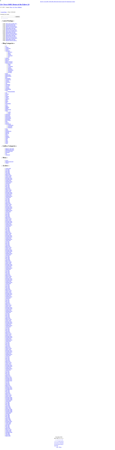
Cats (6, 83)
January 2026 (8, 176)
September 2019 (8, 268)
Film (6, 92)
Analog (6, 47)
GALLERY (46, 1)
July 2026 (7, 169)
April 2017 (7, 302)
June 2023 (7, 214)
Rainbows (10, 127)
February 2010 (8, 395)
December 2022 (8, 221)
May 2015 (7, 330)
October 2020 (8, 252)
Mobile (6, 108)
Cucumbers (10, 66)
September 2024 (8, 196)
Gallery (6, 97)
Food (6, 95)
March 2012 (7, 375)
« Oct (57, 447)
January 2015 (8, 335)
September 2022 (8, 224)
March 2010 (7, 393)
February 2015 (8, 333)
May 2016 (7, 315)
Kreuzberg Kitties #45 (10, 24)
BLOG (41, 1)
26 (61, 444)
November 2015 (8, 323)
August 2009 (8, 401)
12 (61, 441)
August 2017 (8, 298)
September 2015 (8, 325)
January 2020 (8, 263)
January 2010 (8, 396)
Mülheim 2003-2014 (9, 150)
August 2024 (8, 197)
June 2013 (7, 357)
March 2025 (7, 188)
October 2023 (8, 209)
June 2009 (7, 403)
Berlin (6, 73)
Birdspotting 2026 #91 (10, 39)
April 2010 (7, 392)
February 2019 (8, 276)
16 (57, 442)
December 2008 (8, 409)
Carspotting (7, 82)
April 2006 (7, 434)
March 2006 (7, 435)
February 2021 (8, 247)
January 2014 (8, 349)
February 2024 (8, 204)
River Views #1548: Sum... (11, 23)
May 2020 (7, 258)
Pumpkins (10, 68)
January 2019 (8, 277)
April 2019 (7, 274)
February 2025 (8, 190)
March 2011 (7, 385)
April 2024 (7, 202)
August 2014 (8, 341)
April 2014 (7, 345)
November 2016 (8, 308)
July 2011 (7, 381)
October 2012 (8, 367)
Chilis (9, 65)
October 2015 (8, 324)
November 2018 (8, 280)
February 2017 (8, 305)
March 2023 (7, 217)
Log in (6, 160)
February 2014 (8, 348)
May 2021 (7, 244)
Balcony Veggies (8, 62)
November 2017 (8, 294)
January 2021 (8, 248)
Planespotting (8, 118)
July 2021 (7, 241)
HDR (6, 100)
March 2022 (7, 232)
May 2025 (7, 186)
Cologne (7, 86)
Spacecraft (10, 55)
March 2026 (7, 174)
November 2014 (8, 337)
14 (54, 442)
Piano (9, 113)
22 (56, 444)
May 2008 (7, 416)
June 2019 (7, 271)
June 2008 (7, 415)
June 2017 (7, 300)
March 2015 (7, 332)
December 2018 (8, 278)
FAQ (65, 1)
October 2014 (8, 338)
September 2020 (8, 253)
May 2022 (7, 229)
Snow (6, 128)
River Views (8, 120)
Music (6, 110)
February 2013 (8, 362)
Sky (6, 153)
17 (58, 442)
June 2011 (7, 383)
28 (54, 445)
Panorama (7, 152)
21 (54, 444)
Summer (7, 136)
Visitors (7, 162)
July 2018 (7, 284)
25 (60, 444)
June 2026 (7, 170)
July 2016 (7, 313)
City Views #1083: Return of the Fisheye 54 (14, 4)
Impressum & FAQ (9, 161)
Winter (6, 141)
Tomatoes (10, 71)
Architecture (8, 48)
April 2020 (7, 259)
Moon (9, 53)
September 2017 (8, 296)
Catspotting (7, 84)
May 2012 (7, 373)
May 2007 (7, 426)
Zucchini (10, 72)
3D (6, 46)
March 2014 (7, 347)
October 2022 (8, 223)
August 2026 (8, 168)
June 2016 (7, 314)
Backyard (7, 59)
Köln (6, 102)
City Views (15, 7)
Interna (6, 101)
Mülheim (20, 7)
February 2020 (8, 262)
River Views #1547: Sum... (11, 27)
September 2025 (8, 181)
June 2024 (7, 199)
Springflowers (8, 131)
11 (60, 441)
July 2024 (7, 198)
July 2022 (7, 227)
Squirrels (7, 132)
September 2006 (8, 432)
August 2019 (8, 269)
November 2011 (8, 379)
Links (62, 1)
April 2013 (7, 360)
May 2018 (7, 287)
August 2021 (8, 240)
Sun (9, 56)
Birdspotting (8, 74)
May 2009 (7, 404)
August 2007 (8, 423)
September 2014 (8, 339)
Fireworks (10, 126)
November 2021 (8, 236)
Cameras (7, 80)
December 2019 (8, 264)
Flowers (7, 94)
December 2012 (8, 365)
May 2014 (7, 344)
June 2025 (7, 185)
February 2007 (8, 429)
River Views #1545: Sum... (11, 34)
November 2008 (8, 410)
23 (57, 444)
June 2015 (7, 329)
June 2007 (7, 425)
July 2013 (7, 356)
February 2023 (8, 218)
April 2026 (7, 173)
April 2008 (7, 417)
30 (57, 445)
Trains (6, 138)
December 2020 (8, 250)
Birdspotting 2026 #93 (10, 32)
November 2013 (8, 351)
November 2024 (8, 193)
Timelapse (7, 137)
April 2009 (7, 405)
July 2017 (7, 299)
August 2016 (8, 312)
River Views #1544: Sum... (11, 38)
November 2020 (8, 251)
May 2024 (7, 200)
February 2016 (8, 319)
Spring (6, 130)
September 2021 (8, 239)
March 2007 (7, 428)
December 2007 (8, 421)
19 (61, 442)
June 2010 (7, 390)
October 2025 (8, 180)
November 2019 (8, 265)
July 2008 (7, 414)
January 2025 (8, 191)
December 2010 (8, 387)
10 (58, 441)
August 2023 (8, 211)
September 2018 (8, 282)
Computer (7, 88)
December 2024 (8, 192)
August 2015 (8, 326)
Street (6, 134)
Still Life (7, 133)
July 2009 (7, 402)
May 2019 (7, 272)
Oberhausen (7, 114)
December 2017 (8, 293)
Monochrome (8, 109)
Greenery (7, 98)
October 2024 (8, 194)
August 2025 (8, 182)
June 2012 (7, 372)
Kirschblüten (8, 103)
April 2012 (7, 374)
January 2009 (8, 408)
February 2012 (8, 377)
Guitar (9, 112)
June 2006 (7, 433)
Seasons (7, 122)
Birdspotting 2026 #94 (10, 28)
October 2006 (8, 431)
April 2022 (7, 230)
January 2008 (8, 420)
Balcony (7, 60)
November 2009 (8, 398)
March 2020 (7, 260)
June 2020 (7, 257)
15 (56, 442)
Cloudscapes (10, 125)
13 (62, 441)
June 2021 (7, 242)
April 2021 (7, 245)
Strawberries (10, 70)
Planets (9, 54)
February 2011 (8, 386)
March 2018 (7, 289)
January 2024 (8, 205)
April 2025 (7, 187)
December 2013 (8, 350)
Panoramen (7, 115)
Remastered (7, 119)
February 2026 (8, 175)
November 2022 (8, 222)
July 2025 (7, 184)
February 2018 (8, 290)
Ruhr (6, 121)
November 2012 (8, 366)
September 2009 (8, 399)
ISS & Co (10, 52)
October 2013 (8, 353)
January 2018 (8, 292)
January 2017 (8, 306)
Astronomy (7, 50)
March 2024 (7, 203)
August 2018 (8, 283)
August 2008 (8, 413)
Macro (6, 106)
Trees (6, 139)
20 (62, 442)
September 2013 (8, 354)
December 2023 (8, 206)
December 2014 (8, 336)
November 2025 (8, 179)
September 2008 (8, 411)
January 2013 (8, 363)
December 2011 (8, 378)
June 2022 (7, 228)
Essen (6, 90)
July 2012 (7, 371)
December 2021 (8, 235)
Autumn (7, 58)
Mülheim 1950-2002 (9, 148)
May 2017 (7, 301)
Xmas (6, 143)
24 (58, 444)
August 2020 (8, 254)
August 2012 (8, 369)
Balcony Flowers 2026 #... (11, 26)
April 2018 (7, 288)
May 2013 (7, 359)
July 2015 (7, 327)
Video (6, 140)
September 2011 (8, 380)
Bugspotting (7, 78)
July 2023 (7, 212)
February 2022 (8, 233)
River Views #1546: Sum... (11, 30)
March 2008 (7, 419)
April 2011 (7, 384)
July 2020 (7, 256)
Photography (8, 116)
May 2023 (7, 215)
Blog (11, 7)
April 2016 (7, 317)
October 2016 (8, 309)
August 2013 (8, 355)
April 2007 (7, 427)
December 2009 (8, 397)
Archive (7, 49)
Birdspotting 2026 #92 (10, 35)
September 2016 (8, 311)
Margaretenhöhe (11, 91)
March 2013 (7, 361)
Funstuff (7, 96)
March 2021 (7, 246)
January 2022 (8, 234)
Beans (9, 64)
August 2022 (8, 226)
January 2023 (8, 220)
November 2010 (8, 389)
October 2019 (8, 266)
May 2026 (7, 172)
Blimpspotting (8, 76)
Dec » (60, 447)
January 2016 (8, 320)
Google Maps (4, 12)
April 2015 (7, 331)
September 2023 (8, 210)
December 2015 (8, 321)
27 (62, 444)
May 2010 (7, 391)
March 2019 (7, 275)
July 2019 (7, 270)
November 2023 (8, 208)
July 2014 (7, 342)
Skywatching (8, 124)
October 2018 (8, 281)
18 (60, 442)
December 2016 (8, 307)
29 (56, 445)
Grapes (9, 67)
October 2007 (8, 422)
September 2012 (8, 368)
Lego (6, 104)
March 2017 (7, 304)
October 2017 (8, 295)
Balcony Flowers (9, 61)
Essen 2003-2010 (9, 151)
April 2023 (7, 216)
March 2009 (7, 407)
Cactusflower (8, 79)
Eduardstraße (8, 89)
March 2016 (7, 318)
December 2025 (8, 178)
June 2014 (7, 343)
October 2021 (8, 238)
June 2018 (7, 286)
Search (59, 1)
